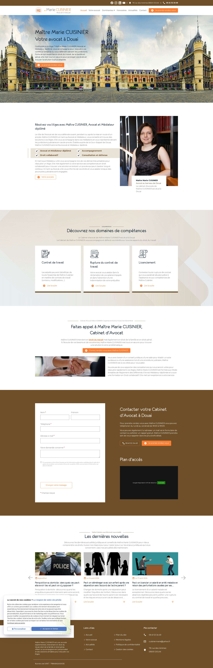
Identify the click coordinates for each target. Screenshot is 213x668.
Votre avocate (45, 177)
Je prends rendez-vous (163, 10)
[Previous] (30, 577)
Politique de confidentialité (128, 645)
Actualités (132, 10)
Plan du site (121, 635)
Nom (43, 412)
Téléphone (45, 424)
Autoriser (161, 483)
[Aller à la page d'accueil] (53, 10)
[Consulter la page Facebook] (112, 3)
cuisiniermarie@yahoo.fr (159, 641)
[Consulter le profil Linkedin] (120, 3)
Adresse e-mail (47, 436)
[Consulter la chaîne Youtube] (124, 3)
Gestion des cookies (124, 649)
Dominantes (107, 10)
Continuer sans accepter (16, 623)
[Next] (183, 577)
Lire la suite (50, 285)
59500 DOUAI (145, 3)
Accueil (83, 10)
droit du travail (96, 340)
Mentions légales (123, 640)
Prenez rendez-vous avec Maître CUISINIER (106, 350)
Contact (143, 10)
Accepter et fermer (50, 629)
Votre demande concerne (52, 448)
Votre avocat (94, 10)
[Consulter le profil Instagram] (116, 3)
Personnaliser (20, 629)
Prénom (74, 412)
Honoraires (122, 10)
